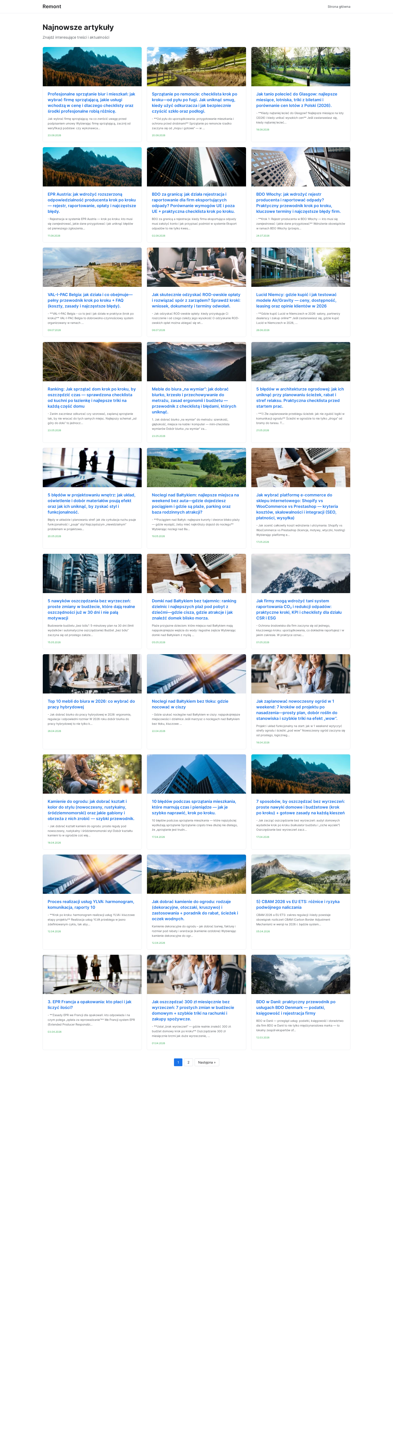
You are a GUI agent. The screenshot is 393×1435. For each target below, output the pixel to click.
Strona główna (339, 6)
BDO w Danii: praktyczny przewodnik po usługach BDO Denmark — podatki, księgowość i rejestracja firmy (295, 1007)
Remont (52, 6)
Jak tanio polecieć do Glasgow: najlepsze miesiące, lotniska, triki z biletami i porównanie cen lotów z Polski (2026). (296, 100)
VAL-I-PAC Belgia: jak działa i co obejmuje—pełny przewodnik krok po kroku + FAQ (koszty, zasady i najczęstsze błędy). (90, 300)
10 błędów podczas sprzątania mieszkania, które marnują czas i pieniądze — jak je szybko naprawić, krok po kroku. (194, 807)
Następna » (207, 1062)
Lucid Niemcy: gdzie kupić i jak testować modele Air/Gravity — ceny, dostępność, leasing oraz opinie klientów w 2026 (296, 300)
